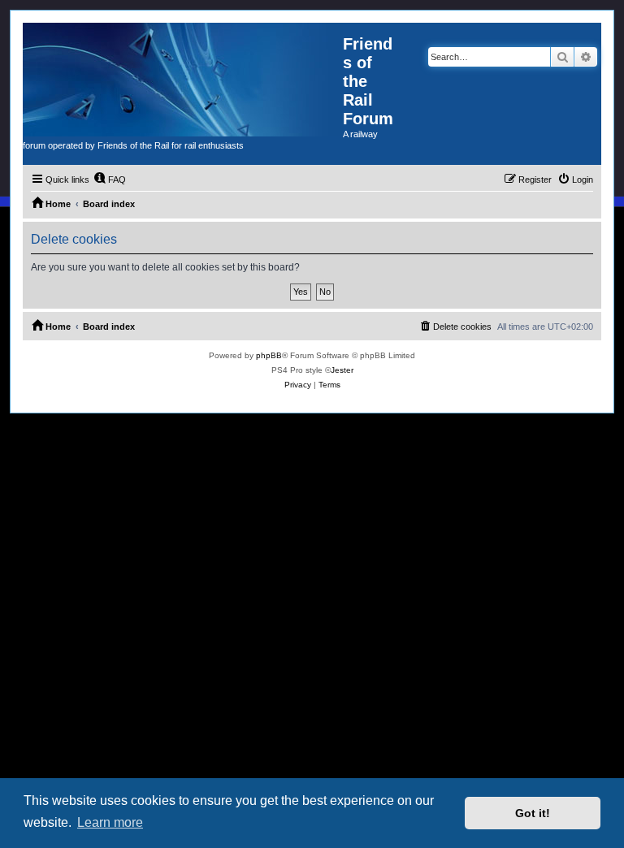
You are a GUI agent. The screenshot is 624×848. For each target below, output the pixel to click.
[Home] (183, 79)
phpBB (269, 355)
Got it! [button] (532, 813)
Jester (342, 370)
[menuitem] (109, 179)
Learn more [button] (110, 822)
